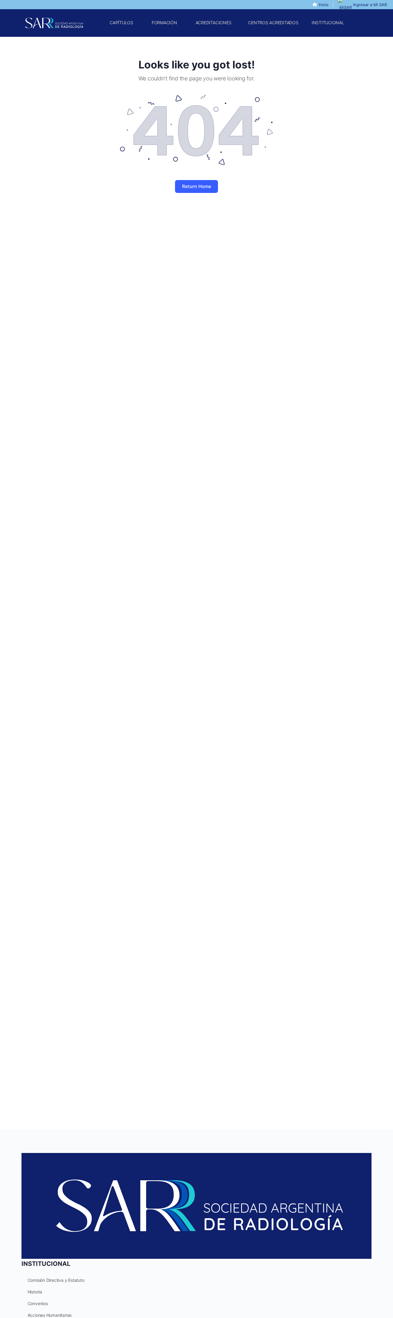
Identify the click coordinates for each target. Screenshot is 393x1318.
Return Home (196, 186)
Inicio (324, 4)
